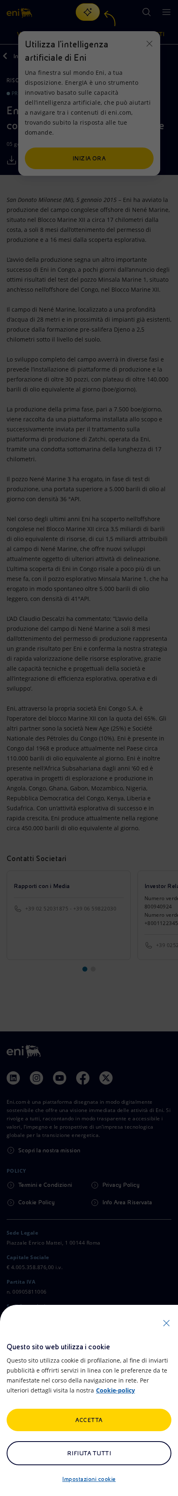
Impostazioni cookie (88, 1479)
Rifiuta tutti (89, 1453)
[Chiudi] (166, 1323)
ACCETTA (88, 1420)
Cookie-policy (115, 1390)
